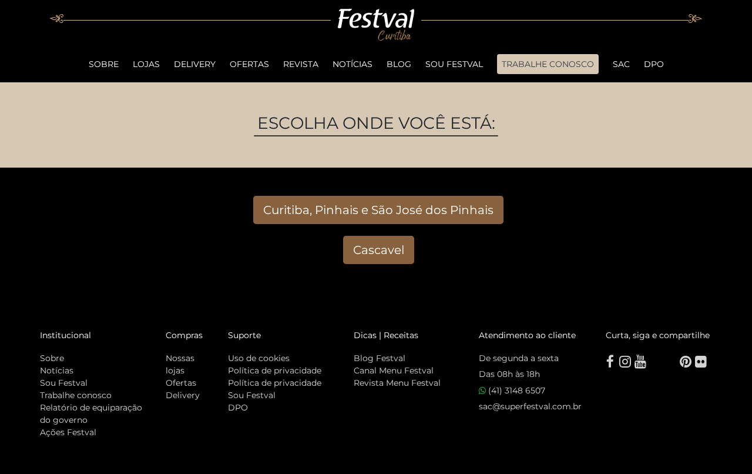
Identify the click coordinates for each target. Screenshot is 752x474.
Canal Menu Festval (394, 370)
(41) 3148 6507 (515, 390)
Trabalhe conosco (76, 395)
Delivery (195, 64)
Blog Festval (379, 358)
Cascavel (378, 250)
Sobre (104, 64)
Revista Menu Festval (397, 383)
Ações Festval (68, 432)
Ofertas (249, 64)
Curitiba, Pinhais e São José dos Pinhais (378, 210)
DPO (654, 64)
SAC (621, 64)
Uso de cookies (259, 358)
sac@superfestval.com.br (530, 406)
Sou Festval (64, 383)
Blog (399, 64)
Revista (300, 64)
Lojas (146, 64)
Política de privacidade (274, 370)
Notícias (352, 64)
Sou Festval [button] (454, 64)
